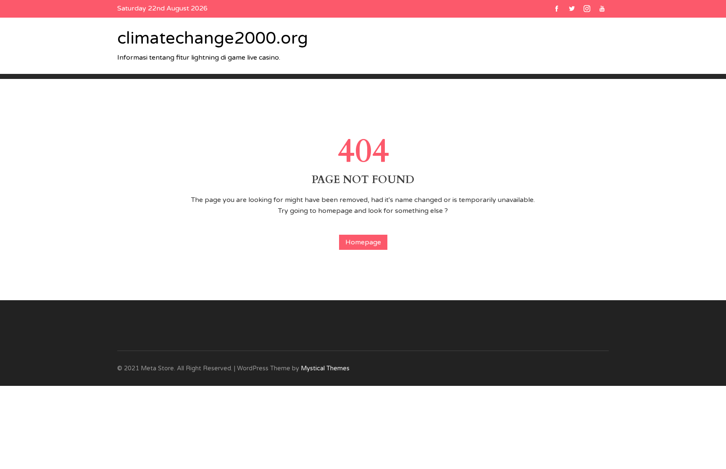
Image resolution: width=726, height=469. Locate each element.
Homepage (363, 242)
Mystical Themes (325, 368)
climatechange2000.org (212, 38)
